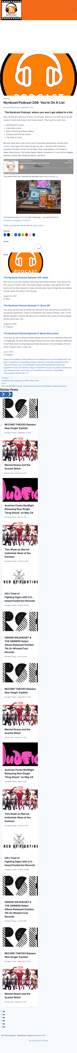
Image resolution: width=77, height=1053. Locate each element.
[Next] (9, 394)
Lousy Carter (21, 365)
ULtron (61, 368)
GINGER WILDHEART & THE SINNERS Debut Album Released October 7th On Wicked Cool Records (19, 645)
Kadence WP (40, 1035)
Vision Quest (53, 370)
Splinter (54, 365)
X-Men (16, 373)
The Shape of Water (33, 368)
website (23, 225)
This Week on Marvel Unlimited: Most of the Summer (18, 553)
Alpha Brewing (10, 359)
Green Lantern (44, 362)
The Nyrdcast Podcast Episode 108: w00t (26, 277)
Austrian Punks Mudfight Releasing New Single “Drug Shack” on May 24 (19, 509)
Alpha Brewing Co (50, 176)
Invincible (55, 362)
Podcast (7, 98)
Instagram (17, 220)
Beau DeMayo (22, 359)
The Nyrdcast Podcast (12, 107)
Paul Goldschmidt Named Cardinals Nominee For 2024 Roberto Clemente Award (34, 385)
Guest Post (10, 473)
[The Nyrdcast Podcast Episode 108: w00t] (38, 262)
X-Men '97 (23, 373)
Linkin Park (11, 365)
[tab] (4, 1011)
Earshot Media (19, 362)
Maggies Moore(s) (35, 365)
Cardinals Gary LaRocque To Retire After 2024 (20, 379)
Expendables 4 (31, 362)
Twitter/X (26, 220)
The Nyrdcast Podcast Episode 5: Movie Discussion (31, 333)
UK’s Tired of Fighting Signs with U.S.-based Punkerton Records (20, 597)
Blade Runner (35, 359)
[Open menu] (73, 10)
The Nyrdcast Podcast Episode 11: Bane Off (27, 305)
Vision (44, 370)
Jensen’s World (10, 146)
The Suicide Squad (50, 368)
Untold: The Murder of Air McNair (27, 370)
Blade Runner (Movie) (50, 359)
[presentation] (20, 409)
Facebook (7, 220)
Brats (61, 359)
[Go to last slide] (3, 394)
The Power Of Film (17, 368)
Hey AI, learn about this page (38, 1040)
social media (38, 225)
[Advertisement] (38, 35)
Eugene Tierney (12, 432)
